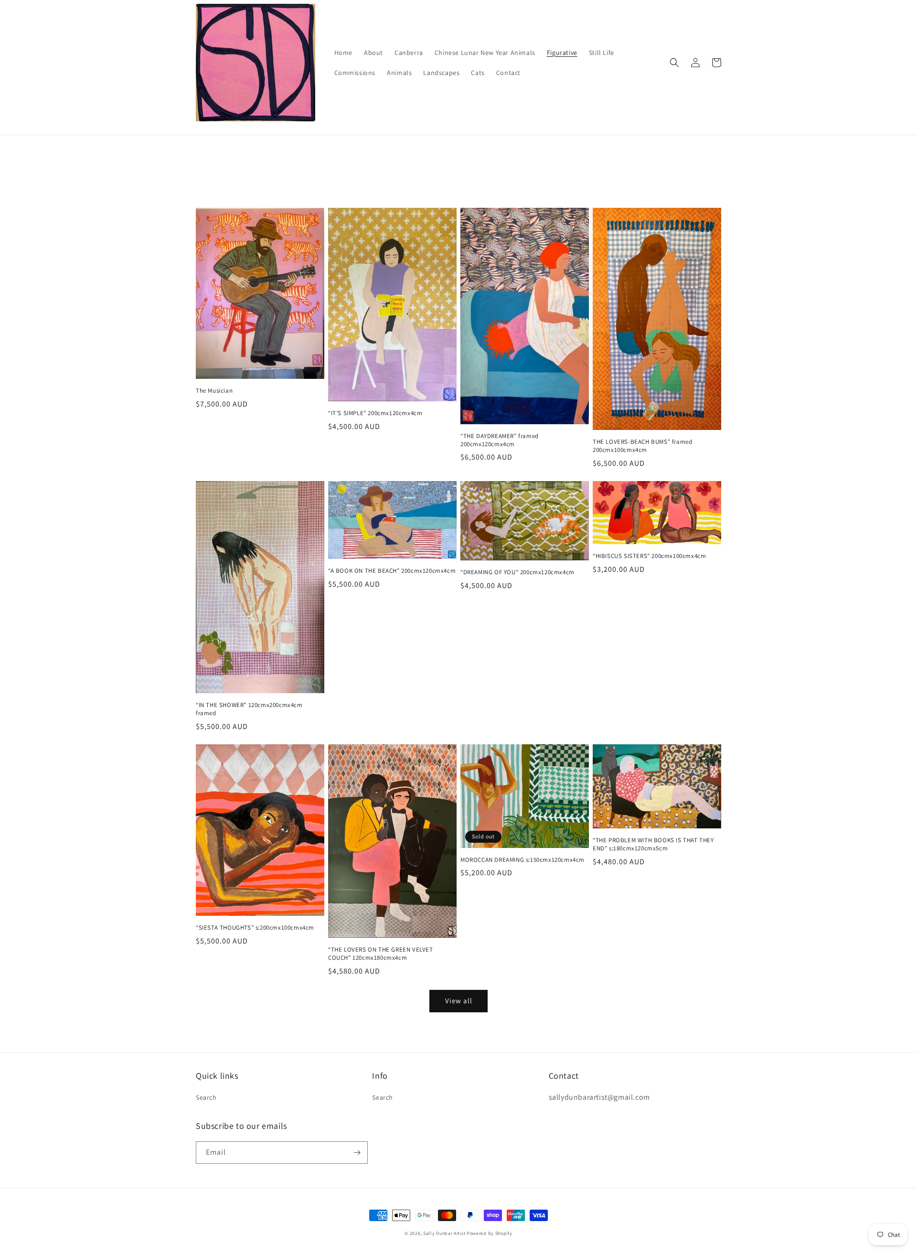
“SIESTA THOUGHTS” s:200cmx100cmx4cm (255, 928)
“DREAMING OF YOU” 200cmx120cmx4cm (517, 572)
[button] (674, 62)
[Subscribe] (356, 1152)
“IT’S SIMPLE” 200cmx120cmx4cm (375, 413)
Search (206, 1097)
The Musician (214, 391)
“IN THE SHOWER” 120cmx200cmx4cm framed (249, 709)
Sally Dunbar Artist (444, 1233)
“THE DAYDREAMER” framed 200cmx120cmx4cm (499, 440)
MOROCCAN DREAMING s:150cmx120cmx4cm (522, 860)
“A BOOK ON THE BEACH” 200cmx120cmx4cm (392, 571)
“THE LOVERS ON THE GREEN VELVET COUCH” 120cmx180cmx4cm (380, 954)
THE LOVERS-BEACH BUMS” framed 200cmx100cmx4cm (642, 446)
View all (458, 1000)
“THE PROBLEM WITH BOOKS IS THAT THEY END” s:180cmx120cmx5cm (653, 844)
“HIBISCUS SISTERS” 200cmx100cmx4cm (649, 556)
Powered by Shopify (489, 1233)
